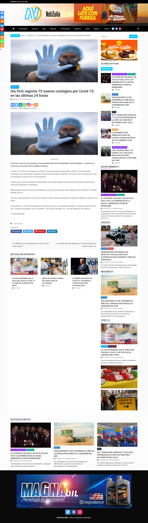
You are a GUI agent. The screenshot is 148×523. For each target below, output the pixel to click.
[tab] (107, 68)
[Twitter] (16, 105)
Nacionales (107, 271)
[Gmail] (32, 105)
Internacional (65, 29)
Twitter (29, 231)
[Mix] (2, 37)
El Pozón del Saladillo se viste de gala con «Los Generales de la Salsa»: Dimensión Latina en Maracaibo (124, 82)
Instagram (79, 512)
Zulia (44, 29)
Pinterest (40, 231)
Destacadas (23, 29)
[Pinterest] (2, 29)
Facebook (16, 231)
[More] (36, 105)
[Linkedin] (20, 105)
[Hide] (1, 49)
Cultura (106, 29)
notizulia (20, 223)
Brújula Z (97, 29)
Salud (87, 29)
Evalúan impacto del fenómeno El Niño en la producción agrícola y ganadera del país (117, 303)
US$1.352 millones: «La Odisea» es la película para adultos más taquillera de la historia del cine (124, 155)
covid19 (15, 223)
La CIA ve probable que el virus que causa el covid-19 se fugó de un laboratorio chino (117, 352)
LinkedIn (53, 231)
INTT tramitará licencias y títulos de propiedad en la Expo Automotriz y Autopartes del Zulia (115, 454)
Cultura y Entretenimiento (120, 74)
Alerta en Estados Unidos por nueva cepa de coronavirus (53, 280)
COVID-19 (14, 87)
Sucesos (35, 29)
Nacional (53, 29)
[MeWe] (2, 33)
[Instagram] (28, 105)
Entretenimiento (110, 167)
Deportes (77, 29)
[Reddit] (2, 21)
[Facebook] (12, 105)
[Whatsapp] (24, 105)
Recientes (106, 69)
